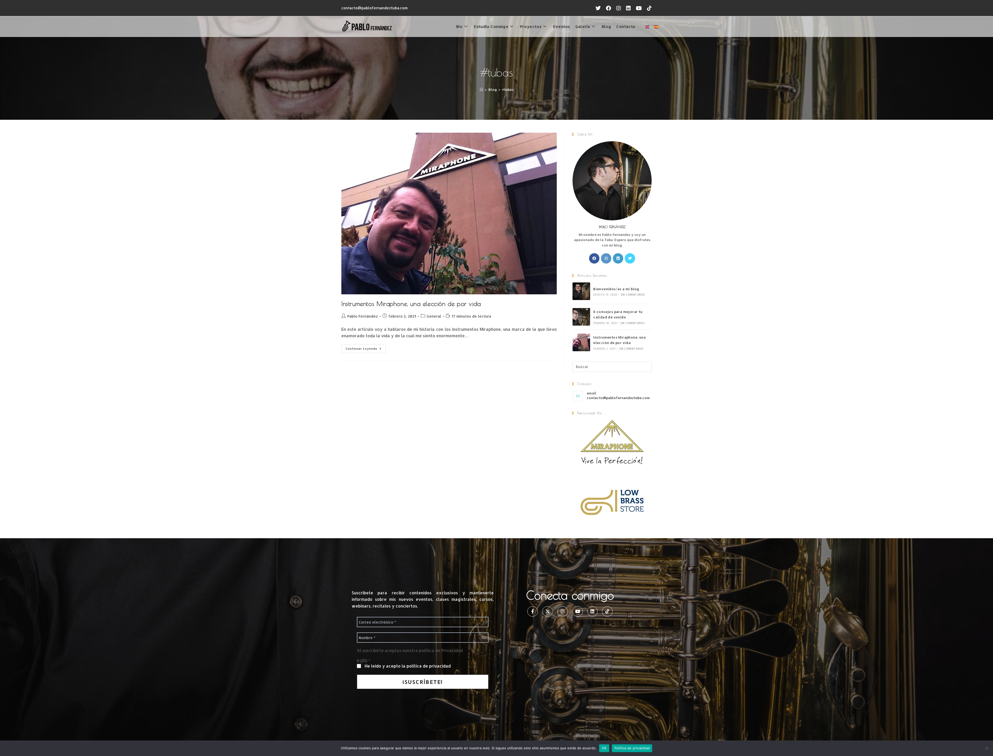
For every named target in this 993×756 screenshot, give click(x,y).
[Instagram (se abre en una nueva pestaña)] (618, 8)
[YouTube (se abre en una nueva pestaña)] (638, 8)
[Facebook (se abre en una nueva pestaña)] (608, 8)
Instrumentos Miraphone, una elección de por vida (411, 303)
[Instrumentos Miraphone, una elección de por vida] (581, 342)
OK (604, 748)
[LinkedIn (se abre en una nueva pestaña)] (628, 8)
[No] (986, 748)
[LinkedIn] (618, 258)
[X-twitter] (547, 611)
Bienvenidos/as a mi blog (616, 289)
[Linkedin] (592, 611)
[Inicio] (481, 89)
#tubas (508, 89)
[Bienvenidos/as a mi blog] (581, 291)
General (434, 316)
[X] (630, 258)
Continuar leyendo (366, 347)
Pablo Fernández (362, 316)
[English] (647, 26)
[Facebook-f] (532, 611)
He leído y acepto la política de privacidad (408, 666)
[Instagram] (606, 258)
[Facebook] (594, 258)
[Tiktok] (607, 611)
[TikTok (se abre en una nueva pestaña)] (648, 8)
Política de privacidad (632, 748)
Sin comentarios (633, 294)
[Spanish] (656, 26)
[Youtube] (577, 611)
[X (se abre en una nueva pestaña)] (598, 8)
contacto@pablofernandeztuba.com (374, 8)
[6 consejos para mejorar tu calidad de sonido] (581, 317)
